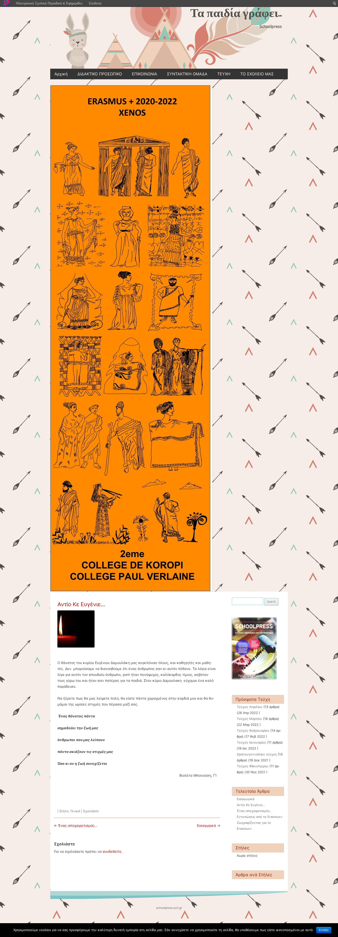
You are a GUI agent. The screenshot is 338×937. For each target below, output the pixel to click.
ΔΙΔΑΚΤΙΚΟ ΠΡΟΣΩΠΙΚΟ (99, 73)
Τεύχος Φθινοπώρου (252, 766)
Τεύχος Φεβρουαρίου (253, 730)
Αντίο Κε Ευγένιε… (81, 604)
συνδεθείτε (112, 851)
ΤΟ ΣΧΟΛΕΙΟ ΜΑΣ (257, 73)
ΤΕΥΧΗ (223, 73)
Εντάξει (324, 930)
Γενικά (75, 811)
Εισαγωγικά (208, 825)
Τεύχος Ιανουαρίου (251, 742)
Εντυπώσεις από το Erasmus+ (260, 817)
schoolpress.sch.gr (169, 908)
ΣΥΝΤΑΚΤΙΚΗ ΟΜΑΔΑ (187, 73)
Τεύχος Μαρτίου (249, 719)
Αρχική (61, 73)
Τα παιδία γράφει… (236, 13)
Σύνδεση (95, 3)
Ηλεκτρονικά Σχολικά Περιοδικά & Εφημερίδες (49, 3)
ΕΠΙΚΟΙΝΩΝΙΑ (144, 73)
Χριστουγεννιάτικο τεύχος (257, 754)
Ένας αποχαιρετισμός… (75, 825)
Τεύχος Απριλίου (250, 707)
